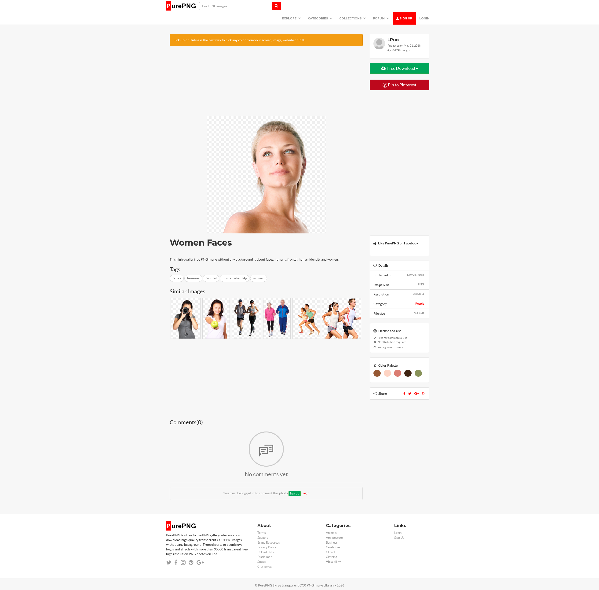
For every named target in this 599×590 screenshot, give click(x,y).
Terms (261, 533)
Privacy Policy (266, 547)
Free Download (401, 68)
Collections (350, 18)
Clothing (331, 557)
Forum (379, 18)
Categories (318, 18)
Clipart (330, 552)
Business (332, 542)
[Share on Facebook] (176, 562)
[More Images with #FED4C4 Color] (387, 373)
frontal (211, 278)
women (258, 278)
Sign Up (405, 18)
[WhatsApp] (423, 393)
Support (262, 537)
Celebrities (333, 547)
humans (193, 278)
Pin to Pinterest (401, 84)
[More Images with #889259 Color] (418, 373)
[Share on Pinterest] (191, 562)
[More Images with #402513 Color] (408, 373)
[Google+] (416, 393)
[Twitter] (409, 393)
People (419, 303)
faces (176, 278)
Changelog (264, 566)
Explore (289, 18)
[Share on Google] (200, 562)
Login (424, 18)
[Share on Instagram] (183, 562)
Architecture (334, 537)
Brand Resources (268, 542)
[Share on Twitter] (168, 562)
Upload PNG (265, 552)
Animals (331, 533)
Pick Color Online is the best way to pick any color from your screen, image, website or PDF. (239, 40)
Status (261, 562)
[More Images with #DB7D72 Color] (397, 373)
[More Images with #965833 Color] (377, 373)
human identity (235, 278)
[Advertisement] (266, 83)
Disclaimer (264, 557)
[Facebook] (404, 393)
